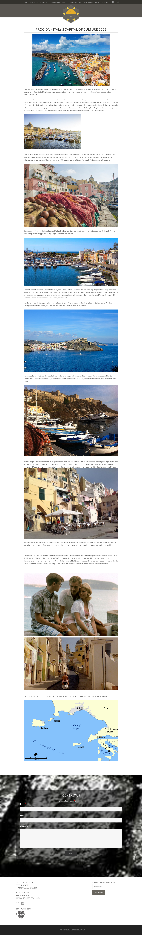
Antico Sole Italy (71, 15)
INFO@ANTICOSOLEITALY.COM (28, 898)
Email (22, 815)
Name (23, 804)
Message (24, 826)
